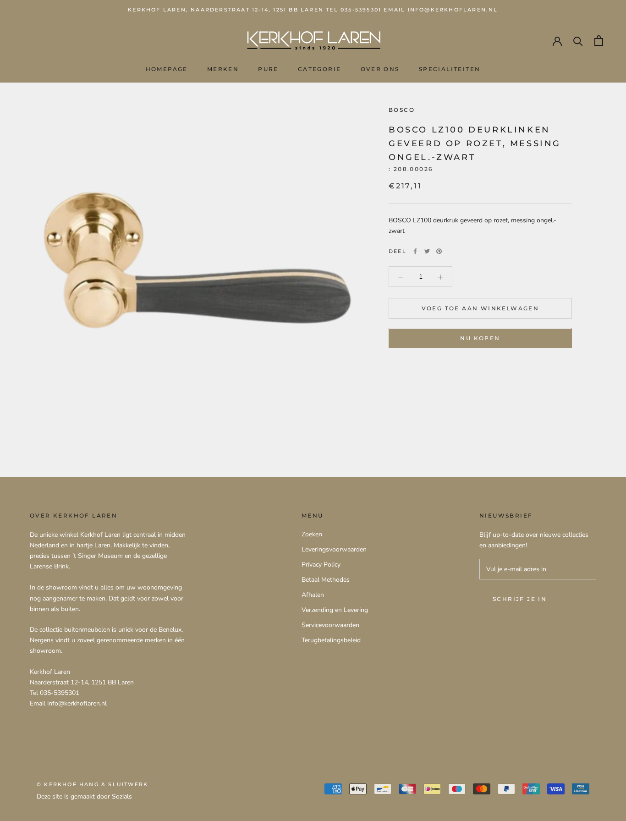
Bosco (402, 109)
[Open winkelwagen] (598, 40)
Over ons (380, 69)
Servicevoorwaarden (330, 625)
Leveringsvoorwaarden (334, 549)
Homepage (167, 69)
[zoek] (578, 40)
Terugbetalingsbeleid (331, 640)
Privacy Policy (321, 564)
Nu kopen (480, 338)
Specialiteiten (450, 69)
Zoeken (312, 534)
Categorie (319, 69)
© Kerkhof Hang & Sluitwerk (92, 784)
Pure (268, 69)
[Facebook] (415, 251)
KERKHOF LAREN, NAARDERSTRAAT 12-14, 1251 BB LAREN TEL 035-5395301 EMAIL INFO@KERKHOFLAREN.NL (313, 9)
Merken (223, 69)
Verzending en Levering (335, 610)
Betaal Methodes (326, 579)
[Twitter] (427, 251)
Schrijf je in (520, 598)
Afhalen (313, 594)
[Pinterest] (439, 251)
